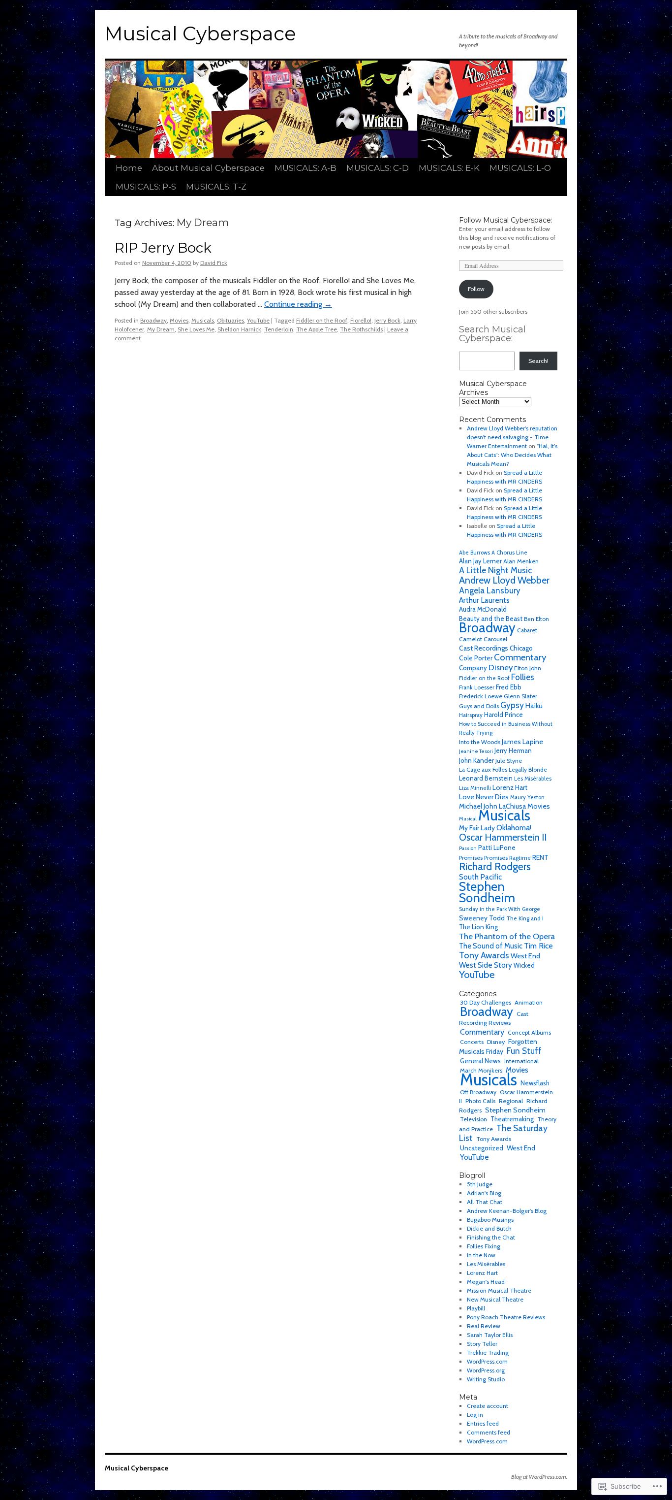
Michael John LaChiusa (492, 806)
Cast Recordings (483, 648)
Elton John (527, 668)
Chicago (521, 648)
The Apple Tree (316, 329)
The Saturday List (503, 1133)
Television (473, 1119)
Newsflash (535, 1083)
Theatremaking (512, 1119)
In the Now (481, 1255)
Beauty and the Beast (490, 618)
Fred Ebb (508, 687)
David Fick (213, 262)
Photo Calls (480, 1101)
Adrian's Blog (484, 1193)
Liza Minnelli (475, 787)
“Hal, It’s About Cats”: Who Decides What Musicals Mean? (512, 454)
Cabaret (527, 630)
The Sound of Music (490, 946)
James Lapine (522, 741)
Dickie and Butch (489, 1228)
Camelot (470, 639)
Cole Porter (475, 658)
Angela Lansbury (489, 590)
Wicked (524, 965)
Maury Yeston (527, 797)
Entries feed (483, 1423)
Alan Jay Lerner (480, 561)
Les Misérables (532, 778)
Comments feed (488, 1432)
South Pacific (480, 876)
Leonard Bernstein (486, 778)
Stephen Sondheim (487, 892)
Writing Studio (486, 1379)
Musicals (202, 320)
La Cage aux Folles (483, 769)
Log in (475, 1414)
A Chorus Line (509, 552)
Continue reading (298, 304)
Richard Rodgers (495, 866)
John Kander (476, 760)
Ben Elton (536, 619)
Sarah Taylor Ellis (490, 1334)
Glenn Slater (520, 696)
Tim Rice (538, 945)
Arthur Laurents (484, 600)
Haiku (534, 705)
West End (525, 955)
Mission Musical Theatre (499, 1290)
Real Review (483, 1326)
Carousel (495, 639)
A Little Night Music (495, 570)
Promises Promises (483, 857)
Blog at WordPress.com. (539, 1476)
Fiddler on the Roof (321, 320)
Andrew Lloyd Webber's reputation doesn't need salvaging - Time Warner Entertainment (512, 437)
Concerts (472, 1041)
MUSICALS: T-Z (216, 187)
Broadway (153, 320)
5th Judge (479, 1184)
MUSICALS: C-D (377, 168)
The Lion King (478, 927)
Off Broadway (478, 1092)
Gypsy (512, 705)
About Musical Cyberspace (208, 168)
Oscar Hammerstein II (503, 837)
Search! (538, 360)
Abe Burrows (474, 552)
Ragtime (520, 857)
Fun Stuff (524, 1050)
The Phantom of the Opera (507, 936)
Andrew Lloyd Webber (504, 580)
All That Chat (484, 1202)
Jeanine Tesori (476, 751)
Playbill (476, 1308)
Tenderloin (278, 329)
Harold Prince (503, 714)
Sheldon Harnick (239, 329)
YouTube (258, 320)
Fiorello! (360, 320)
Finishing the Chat (491, 1237)
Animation (529, 1002)
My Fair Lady (477, 828)
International (521, 1061)
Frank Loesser (476, 687)
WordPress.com (487, 1361)
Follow (476, 289)
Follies (522, 677)
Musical (468, 818)
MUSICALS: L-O (520, 168)
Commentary (520, 657)
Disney (501, 667)
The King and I (525, 918)
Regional (511, 1101)
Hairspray (471, 715)
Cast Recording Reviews (493, 1018)
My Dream (161, 329)
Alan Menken (521, 561)
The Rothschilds (361, 329)
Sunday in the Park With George (499, 909)
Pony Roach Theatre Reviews (506, 1317)
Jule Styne (508, 760)
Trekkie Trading (488, 1352)
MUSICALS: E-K (449, 168)
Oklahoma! (513, 827)
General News (480, 1061)
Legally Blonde (528, 769)
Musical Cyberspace (200, 33)
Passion (468, 848)
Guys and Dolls (479, 706)
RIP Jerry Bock (163, 248)
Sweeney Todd (482, 918)
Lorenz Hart (509, 787)
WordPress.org (486, 1370)
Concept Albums (529, 1032)
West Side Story (485, 965)
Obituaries (230, 320)
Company (473, 668)
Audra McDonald (483, 609)
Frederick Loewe (480, 696)
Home (129, 168)
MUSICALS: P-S (146, 187)
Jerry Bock (387, 320)
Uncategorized (481, 1148)
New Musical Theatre (495, 1299)
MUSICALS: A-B (305, 168)
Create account (487, 1405)
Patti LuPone (497, 847)
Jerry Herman (513, 750)
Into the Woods (479, 742)
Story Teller (482, 1343)
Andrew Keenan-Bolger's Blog (507, 1210)
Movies (179, 320)
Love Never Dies (484, 796)
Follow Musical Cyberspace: (505, 220)
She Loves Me (196, 329)
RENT (540, 857)
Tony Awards (484, 955)
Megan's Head (486, 1281)
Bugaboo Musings (490, 1219)
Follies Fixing (483, 1246)
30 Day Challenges (485, 1002)
